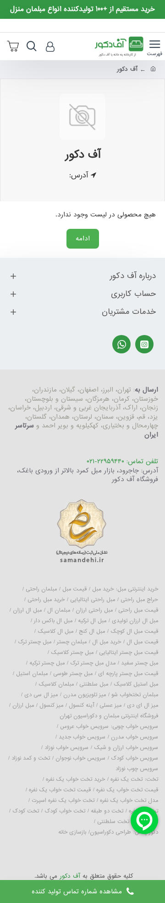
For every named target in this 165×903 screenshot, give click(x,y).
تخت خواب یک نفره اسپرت (63, 800)
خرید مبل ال (106, 642)
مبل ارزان (23, 705)
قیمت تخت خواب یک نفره (127, 790)
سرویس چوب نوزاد (137, 769)
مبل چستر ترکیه (47, 663)
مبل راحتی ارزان (94, 610)
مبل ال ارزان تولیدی (135, 621)
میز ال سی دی (41, 695)
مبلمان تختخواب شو (134, 695)
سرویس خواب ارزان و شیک (126, 748)
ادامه (83, 238)
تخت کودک (25, 811)
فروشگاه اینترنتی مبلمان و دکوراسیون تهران (109, 716)
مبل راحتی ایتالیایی (92, 600)
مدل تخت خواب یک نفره (129, 800)
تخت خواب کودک (64, 811)
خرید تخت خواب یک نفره (75, 779)
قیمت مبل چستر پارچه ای (128, 674)
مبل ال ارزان (27, 610)
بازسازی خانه (72, 832)
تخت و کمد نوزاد (30, 758)
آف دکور (70, 876)
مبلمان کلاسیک (56, 684)
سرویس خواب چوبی (135, 726)
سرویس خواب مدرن (134, 737)
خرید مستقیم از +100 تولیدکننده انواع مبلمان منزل (82, 9)
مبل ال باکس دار (53, 621)
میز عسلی (110, 705)
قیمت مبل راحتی (138, 610)
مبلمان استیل (32, 674)
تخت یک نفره (126, 779)
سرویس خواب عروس (84, 726)
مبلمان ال (58, 610)
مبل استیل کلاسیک (136, 684)
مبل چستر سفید (139, 663)
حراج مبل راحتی (139, 600)
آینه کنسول (81, 705)
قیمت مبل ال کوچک (134, 631)
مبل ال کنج (92, 631)
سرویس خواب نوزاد (66, 748)
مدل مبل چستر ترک (93, 663)
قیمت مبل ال (142, 642)
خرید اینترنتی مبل (137, 589)
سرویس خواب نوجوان (80, 758)
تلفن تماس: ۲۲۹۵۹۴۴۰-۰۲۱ (122, 461)
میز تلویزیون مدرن (84, 695)
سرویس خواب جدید (82, 737)
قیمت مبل (74, 589)
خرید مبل (103, 589)
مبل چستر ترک (34, 642)
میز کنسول (51, 705)
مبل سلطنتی (93, 684)
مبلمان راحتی (41, 589)
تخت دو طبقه (107, 811)
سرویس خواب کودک (134, 758)
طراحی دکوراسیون (110, 832)
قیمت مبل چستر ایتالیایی (128, 652)
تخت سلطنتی (113, 822)
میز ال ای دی (142, 705)
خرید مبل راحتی (46, 600)
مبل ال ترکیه (92, 621)
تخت (152, 779)
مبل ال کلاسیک (55, 631)
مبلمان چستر (72, 642)
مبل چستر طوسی (73, 674)
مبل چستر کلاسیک (72, 652)
